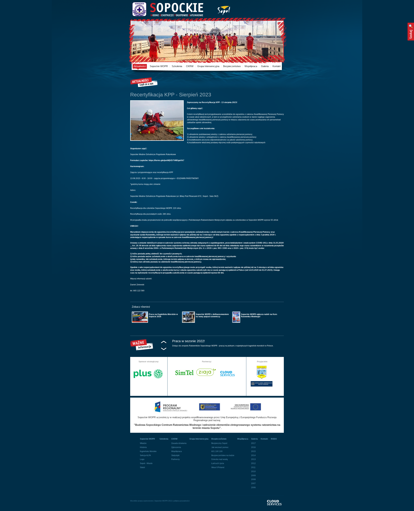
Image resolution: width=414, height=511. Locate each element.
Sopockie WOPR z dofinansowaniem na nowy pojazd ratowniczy (212, 315)
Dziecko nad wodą (219, 459)
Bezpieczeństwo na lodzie (222, 455)
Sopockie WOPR (159, 66)
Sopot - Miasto (146, 463)
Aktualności (140, 66)
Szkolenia (177, 66)
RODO (274, 439)
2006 (253, 487)
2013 (253, 459)
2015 (253, 451)
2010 (253, 471)
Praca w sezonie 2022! (188, 341)
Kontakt (276, 66)
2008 (253, 479)
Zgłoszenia (176, 447)
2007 (253, 483)
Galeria (265, 66)
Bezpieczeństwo (232, 66)
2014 (253, 455)
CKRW (189, 66)
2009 (253, 475)
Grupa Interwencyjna (208, 66)
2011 (253, 467)
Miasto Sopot (224, 9)
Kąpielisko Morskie (148, 451)
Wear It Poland (217, 467)
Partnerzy (175, 459)
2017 (253, 443)
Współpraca (251, 66)
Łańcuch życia (217, 463)
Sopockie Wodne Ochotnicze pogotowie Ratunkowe (167, 9)
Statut (142, 467)
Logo (142, 459)
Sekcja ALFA (145, 455)
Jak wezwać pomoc (220, 447)
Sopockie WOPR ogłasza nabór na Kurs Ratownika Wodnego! (259, 315)
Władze (143, 443)
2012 (253, 463)
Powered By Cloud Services (275, 505)
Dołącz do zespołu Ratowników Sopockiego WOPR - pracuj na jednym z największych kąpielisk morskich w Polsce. (222, 346)
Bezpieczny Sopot (219, 443)
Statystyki (175, 455)
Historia (143, 447)
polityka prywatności (182, 501)
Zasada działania (178, 443)
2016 (253, 447)
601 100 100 (217, 451)
